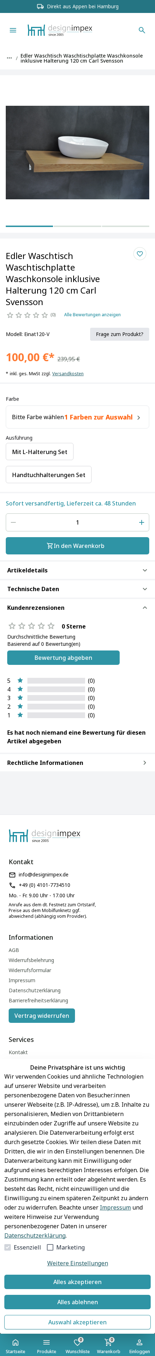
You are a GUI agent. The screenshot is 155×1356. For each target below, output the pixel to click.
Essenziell (27, 1247)
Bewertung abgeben (63, 658)
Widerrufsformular (30, 970)
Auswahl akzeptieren (77, 1322)
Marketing (70, 1247)
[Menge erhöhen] (141, 522)
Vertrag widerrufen (41, 1016)
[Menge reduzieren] (13, 522)
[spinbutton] (77, 522)
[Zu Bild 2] (77, 225)
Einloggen (139, 1351)
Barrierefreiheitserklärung (38, 1000)
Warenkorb (108, 1346)
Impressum (115, 1207)
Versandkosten (68, 374)
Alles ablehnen (77, 1302)
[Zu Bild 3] (125, 225)
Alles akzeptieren (77, 1282)
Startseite (15, 1351)
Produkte (46, 1351)
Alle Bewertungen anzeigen (92, 315)
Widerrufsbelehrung (31, 960)
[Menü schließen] (13, 30)
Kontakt (18, 1052)
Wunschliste (78, 1346)
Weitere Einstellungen (77, 1263)
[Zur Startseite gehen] (70, 30)
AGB (14, 950)
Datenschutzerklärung (35, 1235)
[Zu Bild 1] (29, 225)
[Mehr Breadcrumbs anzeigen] (9, 58)
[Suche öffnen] (142, 30)
